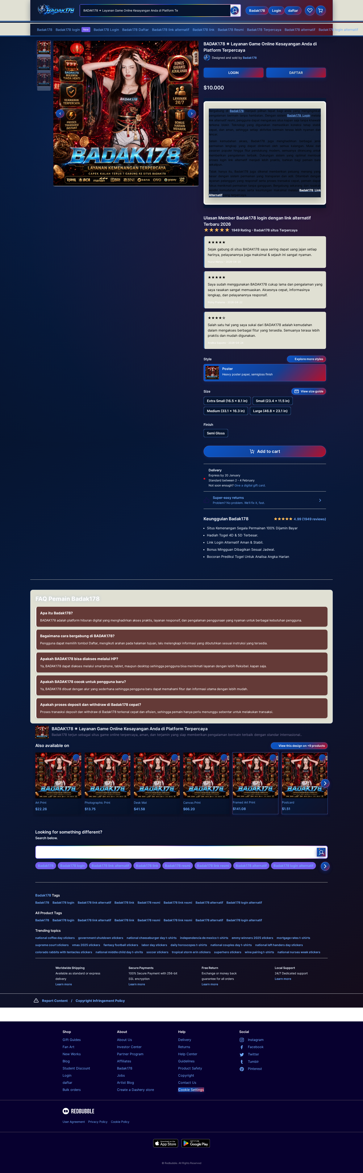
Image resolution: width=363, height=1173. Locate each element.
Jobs (121, 1075)
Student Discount (76, 1068)
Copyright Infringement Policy (100, 1001)
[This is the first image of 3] (60, 113)
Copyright (186, 1075)
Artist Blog (125, 1082)
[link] (45, 865)
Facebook (256, 1047)
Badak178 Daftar (135, 30)
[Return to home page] (56, 10)
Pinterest (255, 1069)
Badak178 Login (106, 30)
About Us (124, 1040)
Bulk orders (72, 1090)
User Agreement (74, 1121)
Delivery (184, 1040)
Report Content (55, 1001)
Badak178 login (72, 30)
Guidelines (186, 1061)
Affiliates (124, 1061)
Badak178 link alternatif (170, 30)
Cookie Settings (191, 1090)
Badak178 (44, 30)
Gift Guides (72, 1040)
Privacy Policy (98, 1121)
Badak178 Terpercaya (264, 30)
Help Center (187, 1054)
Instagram (256, 1040)
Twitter (253, 1054)
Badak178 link (203, 30)
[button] (44, 48)
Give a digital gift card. (250, 485)
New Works (72, 1054)
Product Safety (190, 1068)
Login (67, 1075)
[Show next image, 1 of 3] (192, 113)
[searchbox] (181, 852)
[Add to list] (76, 757)
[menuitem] (44, 29)
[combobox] (160, 10)
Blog (66, 1061)
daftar (67, 1082)
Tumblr (253, 1061)
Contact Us (187, 1082)
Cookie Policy (120, 1121)
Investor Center (129, 1047)
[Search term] (234, 10)
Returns (184, 1047)
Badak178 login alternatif (338, 30)
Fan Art (68, 1047)
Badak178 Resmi (231, 30)
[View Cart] (321, 10)
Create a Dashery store (135, 1090)
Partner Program (130, 1054)
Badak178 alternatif (300, 30)
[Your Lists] (310, 10)
